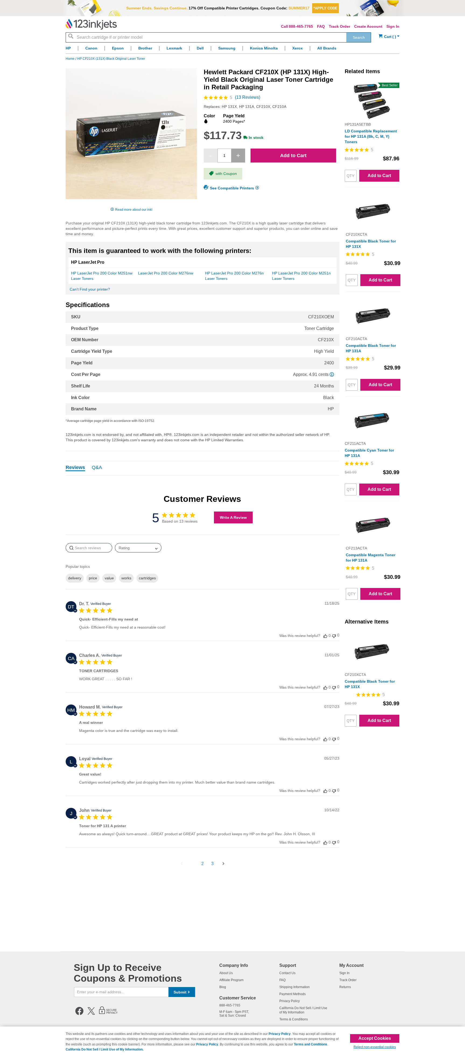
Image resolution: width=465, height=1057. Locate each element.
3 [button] (212, 863)
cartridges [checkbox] (147, 578)
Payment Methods (292, 994)
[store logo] (91, 24)
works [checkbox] (126, 578)
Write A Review (233, 517)
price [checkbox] (93, 578)
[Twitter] (91, 1014)
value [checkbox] (109, 578)
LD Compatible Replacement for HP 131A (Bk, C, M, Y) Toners (371, 136)
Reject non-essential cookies (375, 1047)
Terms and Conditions (310, 1044)
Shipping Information (294, 987)
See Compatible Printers (232, 188)
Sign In (392, 26)
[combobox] (218, 37)
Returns (345, 987)
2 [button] (202, 863)
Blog (222, 987)
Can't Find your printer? (90, 289)
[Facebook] (79, 1014)
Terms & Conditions (293, 1019)
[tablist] (202, 468)
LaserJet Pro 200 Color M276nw (165, 273)
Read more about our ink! (133, 210)
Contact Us (287, 973)
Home (70, 59)
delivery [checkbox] (74, 578)
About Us (226, 973)
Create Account (368, 26)
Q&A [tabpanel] (97, 467)
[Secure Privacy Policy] (108, 1014)
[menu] (232, 49)
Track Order (339, 26)
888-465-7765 (301, 26)
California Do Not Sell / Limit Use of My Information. (104, 1049)
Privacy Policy (289, 1001)
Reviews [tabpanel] (75, 467)
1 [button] (192, 863)
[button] (325, 635)
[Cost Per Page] (332, 374)
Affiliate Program (231, 980)
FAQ (321, 26)
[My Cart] (389, 36)
